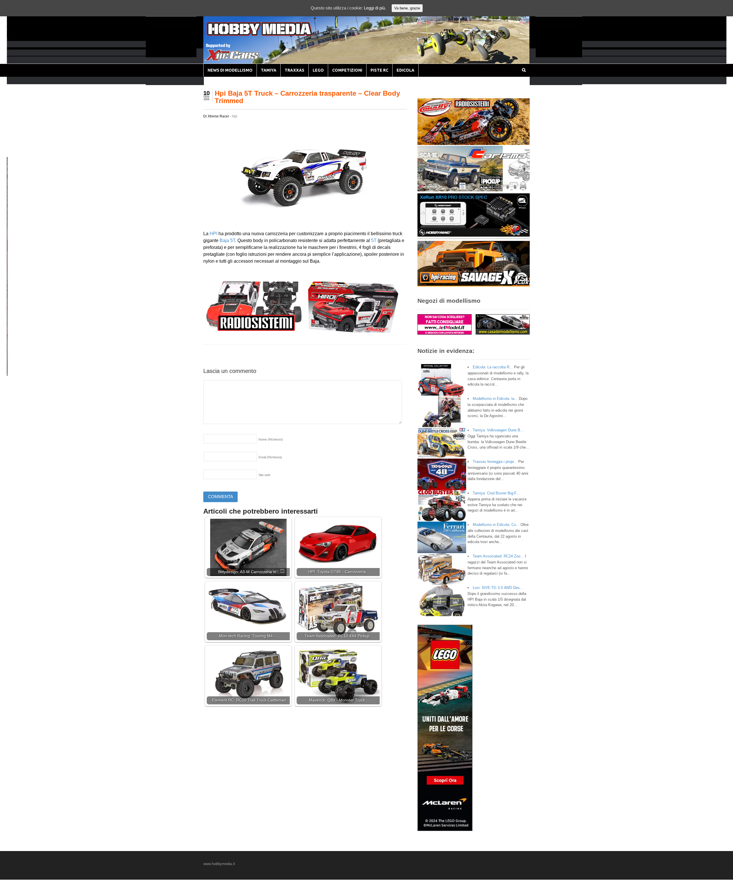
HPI (213, 233)
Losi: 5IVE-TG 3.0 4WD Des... (498, 587)
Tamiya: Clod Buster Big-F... (496, 493)
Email (270, 457)
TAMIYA (268, 70)
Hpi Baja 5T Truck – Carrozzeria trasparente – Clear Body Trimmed (307, 97)
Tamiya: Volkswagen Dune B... (498, 430)
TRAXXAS (294, 70)
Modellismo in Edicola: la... (495, 398)
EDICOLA (405, 70)
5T (373, 240)
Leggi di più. (375, 7)
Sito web (264, 475)
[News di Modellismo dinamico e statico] (270, 34)
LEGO (318, 70)
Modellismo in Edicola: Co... (496, 524)
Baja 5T (227, 240)
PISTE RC (379, 70)
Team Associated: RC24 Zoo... (498, 556)
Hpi (234, 116)
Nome (271, 439)
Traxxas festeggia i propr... (495, 461)
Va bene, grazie (407, 8)
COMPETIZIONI (347, 70)
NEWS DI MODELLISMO (230, 70)
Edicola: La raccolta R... (493, 367)
